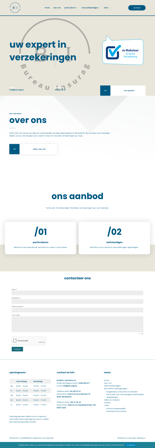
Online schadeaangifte (115, 408)
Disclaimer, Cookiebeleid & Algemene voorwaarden (31, 438)
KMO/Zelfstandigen (112, 386)
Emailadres (16, 298)
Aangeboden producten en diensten (122, 392)
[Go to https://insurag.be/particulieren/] (123, 90)
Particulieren (70, 8)
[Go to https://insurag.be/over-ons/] (33, 149)
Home (47, 8)
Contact (107, 403)
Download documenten (116, 411)
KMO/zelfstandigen (90, 8)
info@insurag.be (70, 386)
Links (106, 8)
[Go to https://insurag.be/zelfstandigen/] (114, 238)
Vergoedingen (112, 397)
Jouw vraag (15, 315)
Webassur (141, 438)
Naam (14, 289)
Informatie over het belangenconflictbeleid (125, 394)
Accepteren (131, 445)
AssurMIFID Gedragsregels (115, 388)
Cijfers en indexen (112, 400)
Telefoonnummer (17, 306)
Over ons (57, 8)
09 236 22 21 (75, 391)
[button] (137, 7)
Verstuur (17, 349)
